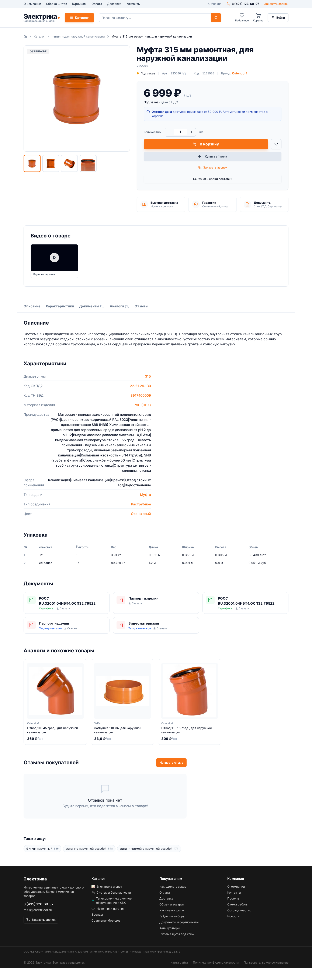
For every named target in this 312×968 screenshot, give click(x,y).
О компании (32, 4)
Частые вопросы (171, 910)
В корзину (209, 144)
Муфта (145, 494)
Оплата (96, 4)
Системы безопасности (114, 892)
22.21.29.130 (140, 386)
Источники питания (111, 908)
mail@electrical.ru (38, 910)
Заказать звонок (276, 4)
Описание (32, 306)
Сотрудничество (239, 910)
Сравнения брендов (106, 920)
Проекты (233, 898)
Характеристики (60, 306)
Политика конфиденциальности (216, 962)
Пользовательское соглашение (266, 962)
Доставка (114, 4)
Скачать (65, 608)
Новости (233, 916)
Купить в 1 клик (216, 156)
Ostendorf (239, 73)
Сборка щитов (56, 4)
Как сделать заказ (172, 886)
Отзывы (141, 306)
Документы (92, 306)
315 (148, 376)
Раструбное (141, 504)
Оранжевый (141, 514)
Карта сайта (179, 962)
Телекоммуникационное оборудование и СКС (114, 900)
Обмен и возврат (171, 904)
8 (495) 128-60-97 (38, 904)
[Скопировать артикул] (184, 73)
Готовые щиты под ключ (176, 934)
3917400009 (141, 395)
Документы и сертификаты (179, 922)
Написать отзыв (171, 762)
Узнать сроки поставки (215, 179)
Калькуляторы (169, 928)
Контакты (133, 4)
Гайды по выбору (172, 916)
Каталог (82, 17)
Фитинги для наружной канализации (78, 36)
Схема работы (237, 904)
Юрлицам (79, 4)
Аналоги (119, 306)
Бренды (97, 914)
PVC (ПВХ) (142, 405)
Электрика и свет (109, 886)
